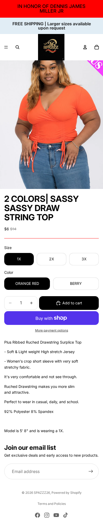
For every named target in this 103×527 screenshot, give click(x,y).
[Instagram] (47, 515)
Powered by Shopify (67, 493)
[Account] (85, 47)
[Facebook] (37, 515)
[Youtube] (56, 515)
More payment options (51, 330)
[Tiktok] (65, 515)
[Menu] (6, 47)
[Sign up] (90, 471)
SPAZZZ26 (42, 493)
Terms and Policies (52, 504)
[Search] (17, 47)
